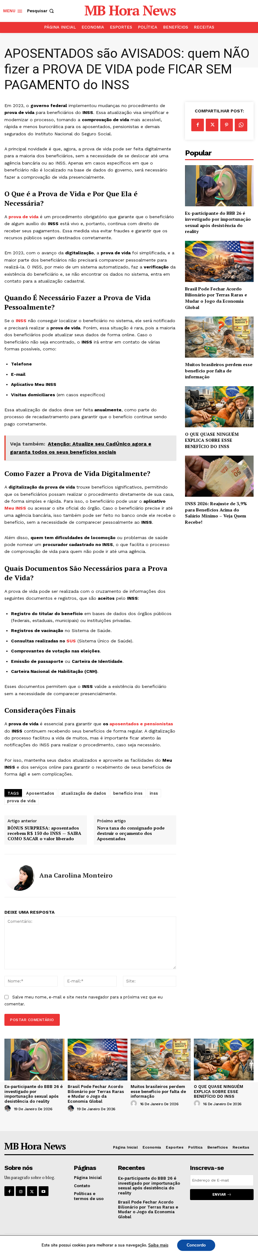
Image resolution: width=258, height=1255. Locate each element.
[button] (41, 11)
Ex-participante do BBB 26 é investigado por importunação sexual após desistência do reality (218, 222)
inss (154, 793)
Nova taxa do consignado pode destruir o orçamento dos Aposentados (131, 833)
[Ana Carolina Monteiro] (19, 876)
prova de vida (23, 216)
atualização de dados (83, 793)
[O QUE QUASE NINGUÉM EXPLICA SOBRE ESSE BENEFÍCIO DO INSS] (219, 406)
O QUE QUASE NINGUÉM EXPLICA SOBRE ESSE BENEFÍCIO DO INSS (212, 440)
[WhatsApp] (241, 125)
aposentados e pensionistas (141, 723)
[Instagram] (20, 1191)
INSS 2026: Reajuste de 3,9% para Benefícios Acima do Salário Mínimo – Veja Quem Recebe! (216, 512)
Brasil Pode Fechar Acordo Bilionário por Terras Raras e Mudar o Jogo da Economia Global (216, 298)
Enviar (219, 1195)
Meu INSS (15, 508)
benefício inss (128, 793)
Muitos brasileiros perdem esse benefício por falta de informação (218, 370)
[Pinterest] (226, 125)
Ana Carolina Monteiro (76, 875)
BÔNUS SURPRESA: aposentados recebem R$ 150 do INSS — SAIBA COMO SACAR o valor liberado (44, 833)
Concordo (196, 1245)
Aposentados (40, 793)
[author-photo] (8, 1108)
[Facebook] (197, 125)
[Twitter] (212, 125)
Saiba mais (158, 1245)
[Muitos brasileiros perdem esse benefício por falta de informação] (219, 337)
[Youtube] (43, 1191)
